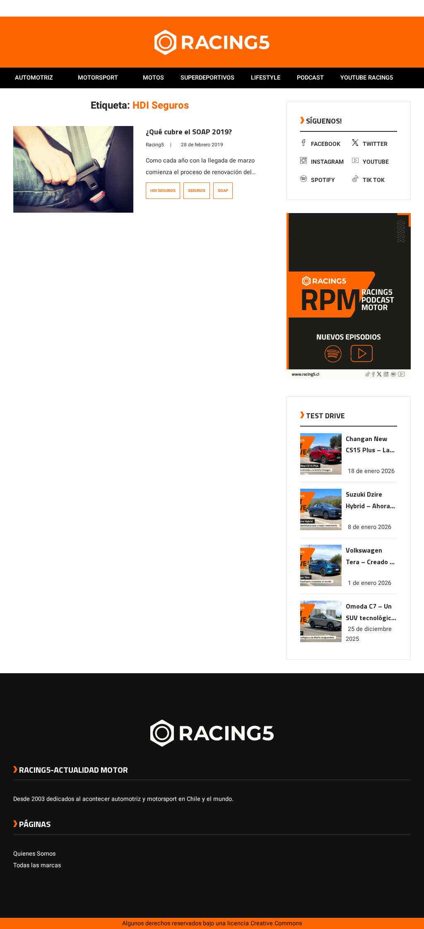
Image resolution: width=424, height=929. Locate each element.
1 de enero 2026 (369, 583)
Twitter (375, 144)
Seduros (196, 191)
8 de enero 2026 (369, 527)
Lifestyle (265, 77)
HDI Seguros (163, 191)
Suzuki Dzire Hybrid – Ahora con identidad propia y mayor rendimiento (368, 500)
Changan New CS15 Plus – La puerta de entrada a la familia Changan (370, 445)
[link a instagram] (382, 8)
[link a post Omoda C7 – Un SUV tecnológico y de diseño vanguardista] (321, 640)
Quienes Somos (34, 853)
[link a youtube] (390, 8)
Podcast (310, 77)
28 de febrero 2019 (202, 144)
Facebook (325, 144)
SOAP (223, 191)
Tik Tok (374, 180)
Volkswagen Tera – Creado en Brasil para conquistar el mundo (371, 556)
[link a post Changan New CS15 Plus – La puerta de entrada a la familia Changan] (321, 472)
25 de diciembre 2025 (369, 634)
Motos (153, 77)
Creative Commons (276, 923)
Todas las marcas (37, 865)
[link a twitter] (373, 8)
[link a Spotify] (398, 8)
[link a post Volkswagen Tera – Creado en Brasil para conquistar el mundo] (321, 584)
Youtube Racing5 (366, 77)
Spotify (323, 180)
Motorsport (98, 77)
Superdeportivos (207, 77)
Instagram (327, 162)
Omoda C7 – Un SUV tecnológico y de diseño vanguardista (370, 612)
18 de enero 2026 (371, 471)
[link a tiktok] (406, 8)
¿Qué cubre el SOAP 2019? (189, 131)
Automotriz (34, 77)
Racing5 (155, 144)
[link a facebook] (365, 8)
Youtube (376, 162)
